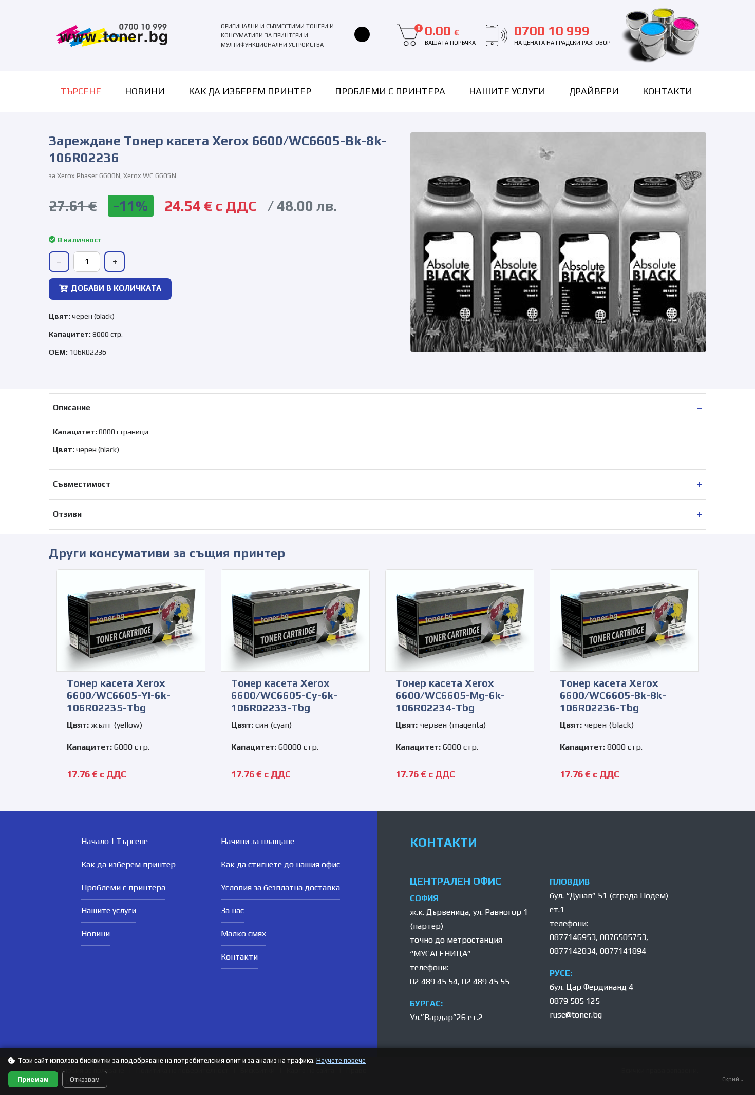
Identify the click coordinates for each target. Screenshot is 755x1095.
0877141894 (623, 951)
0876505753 (623, 937)
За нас (232, 910)
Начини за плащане (257, 841)
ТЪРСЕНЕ (81, 91)
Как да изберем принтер (249, 91)
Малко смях (243, 933)
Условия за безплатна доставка (280, 887)
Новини (145, 91)
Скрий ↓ (733, 1079)
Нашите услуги (507, 91)
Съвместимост (81, 484)
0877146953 (573, 937)
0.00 (446, 35)
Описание (71, 407)
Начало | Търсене (114, 841)
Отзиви (67, 514)
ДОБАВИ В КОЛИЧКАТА (116, 288)
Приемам (33, 1079)
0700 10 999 (562, 35)
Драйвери (594, 91)
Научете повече (341, 1060)
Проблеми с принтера (390, 91)
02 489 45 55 (485, 981)
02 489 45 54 (434, 981)
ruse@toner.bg (576, 1015)
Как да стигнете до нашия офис (280, 864)
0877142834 (573, 951)
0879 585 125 (575, 1001)
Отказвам (85, 1079)
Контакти (667, 91)
